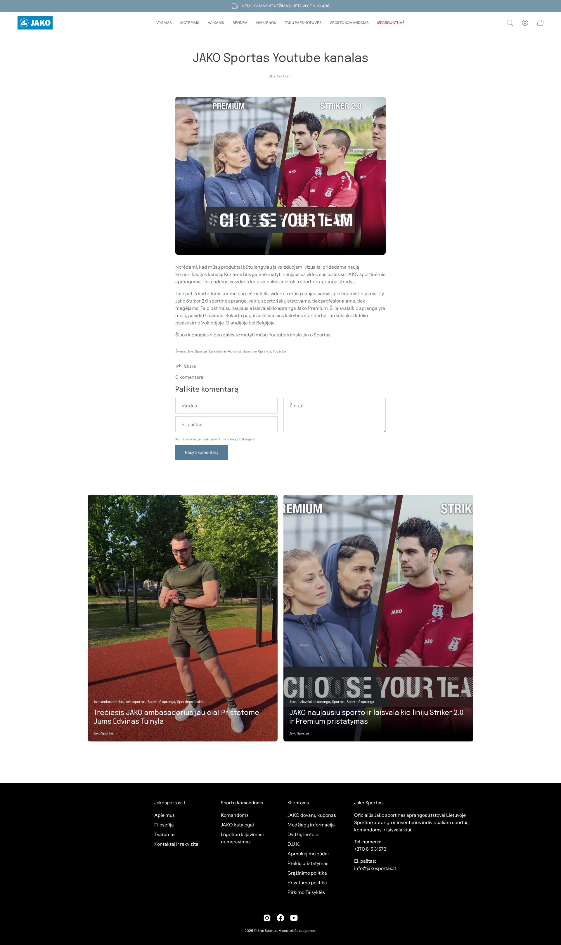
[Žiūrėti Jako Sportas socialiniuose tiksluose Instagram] (267, 917)
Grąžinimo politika (307, 873)
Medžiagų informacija (311, 825)
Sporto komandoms (242, 803)
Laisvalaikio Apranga (225, 351)
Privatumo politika (307, 882)
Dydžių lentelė (303, 834)
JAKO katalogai (237, 825)
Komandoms (235, 815)
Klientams (298, 803)
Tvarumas (165, 834)
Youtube (279, 351)
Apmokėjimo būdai (308, 854)
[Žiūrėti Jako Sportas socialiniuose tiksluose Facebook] (280, 917)
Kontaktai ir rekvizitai (177, 844)
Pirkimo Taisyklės (306, 892)
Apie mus (164, 815)
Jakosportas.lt (170, 803)
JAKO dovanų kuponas (312, 815)
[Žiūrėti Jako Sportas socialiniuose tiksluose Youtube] (294, 917)
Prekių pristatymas (308, 863)
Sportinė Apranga (257, 351)
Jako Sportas (197, 351)
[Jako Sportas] (35, 22)
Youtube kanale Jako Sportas (299, 335)
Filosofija (164, 825)
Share (190, 366)
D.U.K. (294, 844)
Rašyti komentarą (202, 452)
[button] (240, 23)
